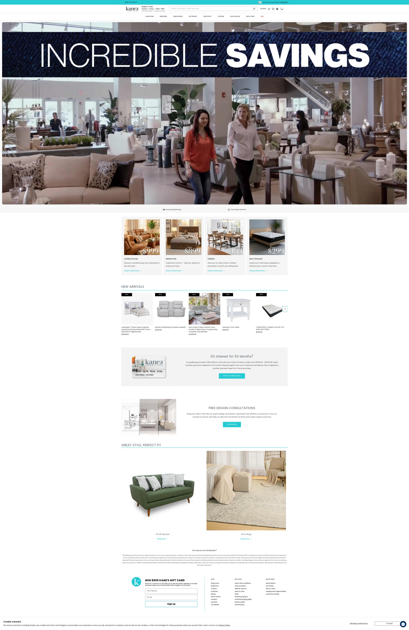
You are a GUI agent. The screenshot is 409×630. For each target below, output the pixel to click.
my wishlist (215, 605)
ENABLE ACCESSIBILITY (131, 2)
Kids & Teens (250, 16)
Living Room (149, 16)
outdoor (214, 589)
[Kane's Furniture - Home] (132, 9)
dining (213, 594)
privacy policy (240, 602)
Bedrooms (163, 16)
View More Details (147, 11)
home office (215, 597)
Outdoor (221, 16)
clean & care (239, 591)
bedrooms (215, 586)
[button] (149, 16)
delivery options (240, 589)
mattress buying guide (243, 599)
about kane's (270, 583)
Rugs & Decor (235, 16)
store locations (240, 586)
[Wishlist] (273, 9)
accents (214, 602)
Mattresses (193, 16)
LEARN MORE (232, 424)
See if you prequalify (232, 376)
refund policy (240, 605)
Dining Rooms (178, 16)
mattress (214, 591)
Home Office (207, 16)
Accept (389, 623)
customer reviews (272, 594)
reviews (263, 8)
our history (270, 586)
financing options (241, 597)
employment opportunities (276, 591)
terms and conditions (243, 583)
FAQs (236, 594)
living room (215, 583)
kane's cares (270, 589)
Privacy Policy (224, 625)
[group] (137, 315)
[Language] (277, 9)
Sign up (171, 604)
